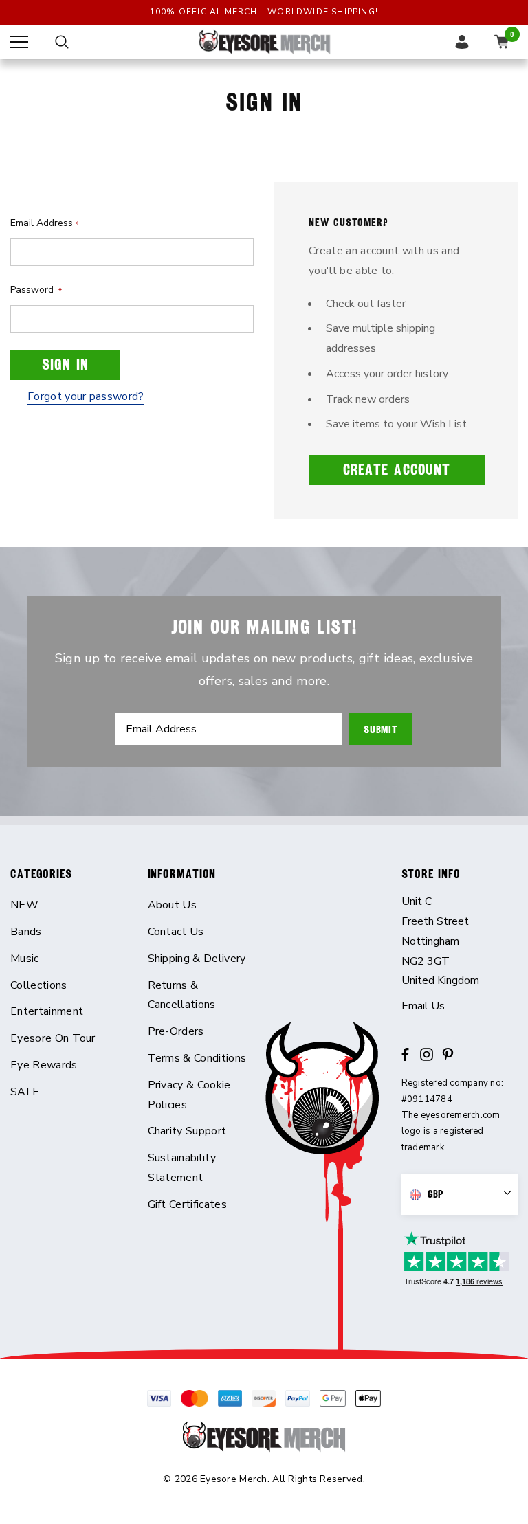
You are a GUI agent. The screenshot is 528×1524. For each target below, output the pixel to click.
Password (36, 289)
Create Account (396, 469)
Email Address (44, 222)
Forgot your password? (86, 396)
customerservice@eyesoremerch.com (460, 1006)
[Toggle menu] (19, 42)
